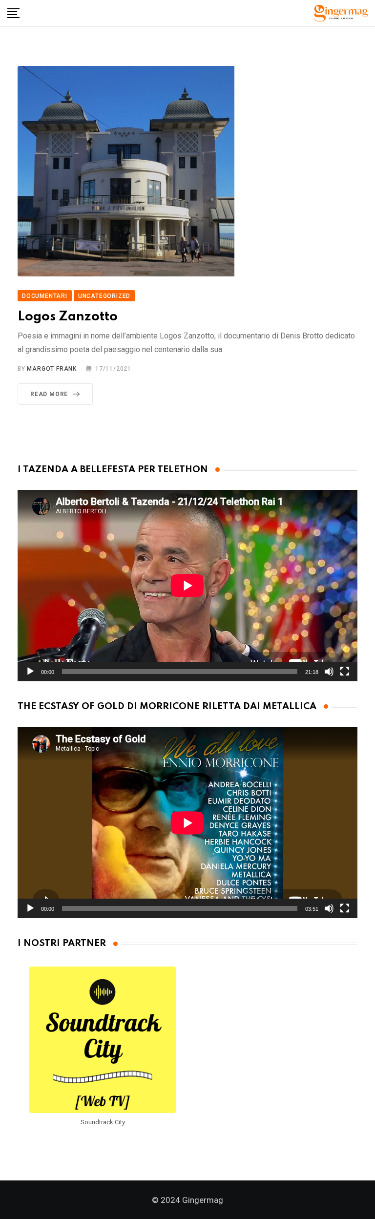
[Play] (30, 671)
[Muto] (329, 671)
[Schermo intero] (345, 671)
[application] (187, 585)
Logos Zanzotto (68, 316)
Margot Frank (52, 368)
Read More (49, 394)
